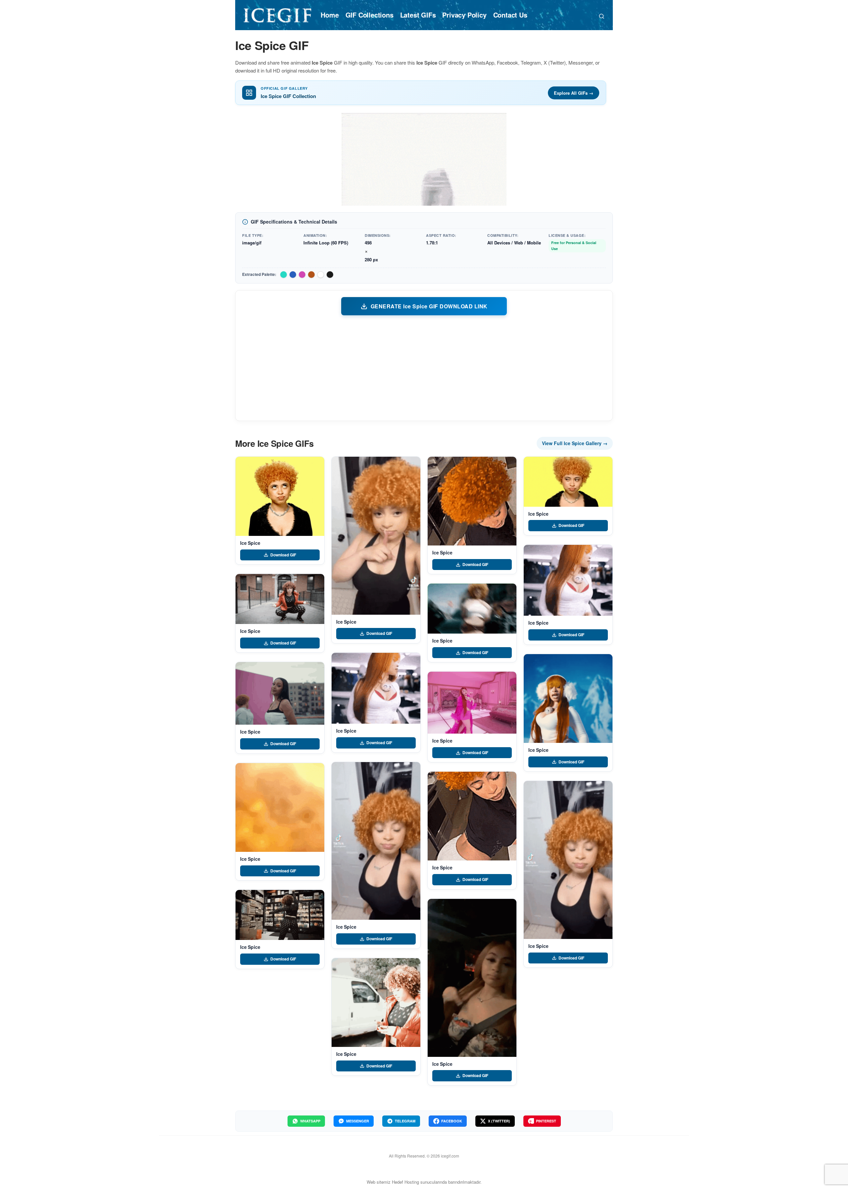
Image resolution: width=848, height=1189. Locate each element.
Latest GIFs (418, 15)
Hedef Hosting (405, 1182)
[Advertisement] (424, 367)
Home (330, 15)
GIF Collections (369, 15)
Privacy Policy (464, 15)
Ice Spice (250, 543)
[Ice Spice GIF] (280, 496)
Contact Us (510, 15)
